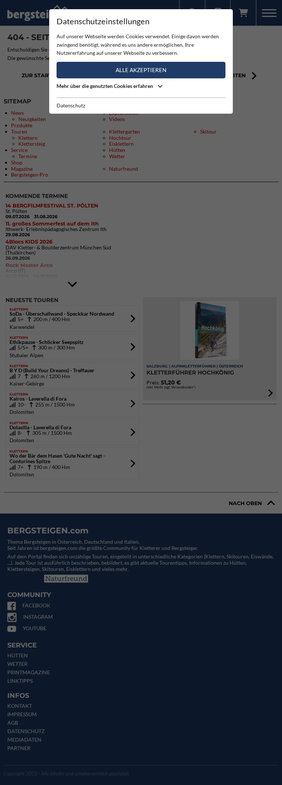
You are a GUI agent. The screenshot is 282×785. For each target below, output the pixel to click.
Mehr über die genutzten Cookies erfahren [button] (105, 86)
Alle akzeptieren (141, 70)
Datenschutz (71, 105)
